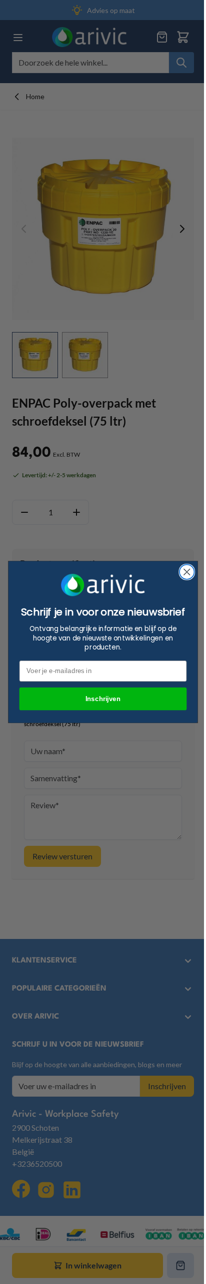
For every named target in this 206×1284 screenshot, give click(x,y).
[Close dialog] (187, 571)
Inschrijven (103, 698)
